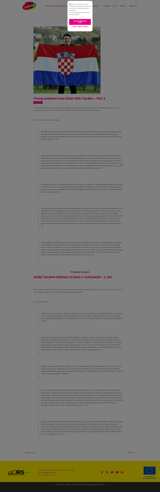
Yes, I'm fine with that (80, 22)
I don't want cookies (80, 27)
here (78, 14)
